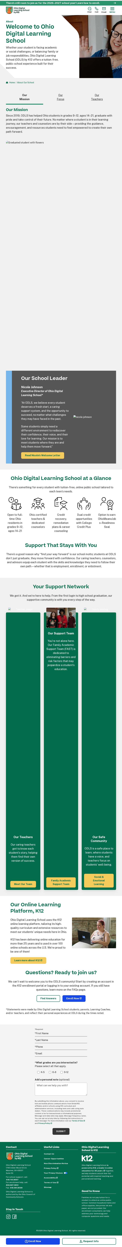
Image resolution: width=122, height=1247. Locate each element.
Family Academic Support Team (61, 882)
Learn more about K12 (27, 960)
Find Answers (48, 998)
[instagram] (8, 1216)
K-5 (43, 1072)
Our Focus (60, 97)
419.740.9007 (12, 1180)
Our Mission (24, 97)
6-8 (54, 1072)
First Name (42, 1033)
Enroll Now (72, 998)
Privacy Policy (44, 1123)
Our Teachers (97, 97)
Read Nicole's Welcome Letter (42, 455)
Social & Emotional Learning (99, 881)
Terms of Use (77, 1121)
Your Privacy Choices (53, 1173)
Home (12, 82)
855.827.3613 (12, 1185)
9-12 (66, 1072)
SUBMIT (61, 1131)
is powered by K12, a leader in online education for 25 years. (97, 1168)
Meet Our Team (23, 884)
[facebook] (14, 1216)
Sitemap (47, 1187)
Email (38, 1053)
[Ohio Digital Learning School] (18, 10)
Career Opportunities (54, 1159)
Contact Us (49, 1154)
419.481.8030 (16, 1188)
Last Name (41, 1040)
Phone (39, 1046)
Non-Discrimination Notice (56, 1163)
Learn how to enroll (87, 3)
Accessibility (50, 1178)
